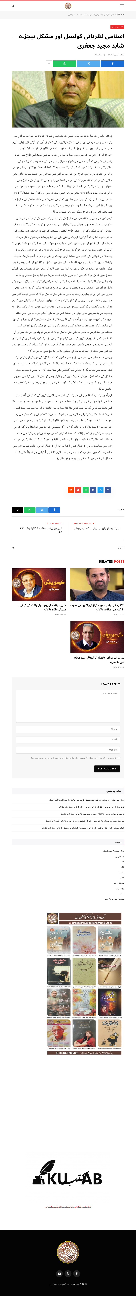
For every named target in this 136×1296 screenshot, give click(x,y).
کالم (122, 867)
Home (121, 14)
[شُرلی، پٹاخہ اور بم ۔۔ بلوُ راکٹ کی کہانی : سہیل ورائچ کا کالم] (39, 584)
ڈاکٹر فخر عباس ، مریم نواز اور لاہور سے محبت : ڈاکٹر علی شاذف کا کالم (97, 607)
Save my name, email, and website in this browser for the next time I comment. (73, 759)
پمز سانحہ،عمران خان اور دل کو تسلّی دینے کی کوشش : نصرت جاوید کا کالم (92, 821)
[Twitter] (121, 152)
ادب (122, 862)
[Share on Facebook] (112, 63)
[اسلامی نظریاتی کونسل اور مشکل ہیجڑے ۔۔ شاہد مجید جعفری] (68, 99)
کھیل (122, 878)
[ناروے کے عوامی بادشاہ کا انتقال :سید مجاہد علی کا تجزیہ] (97, 637)
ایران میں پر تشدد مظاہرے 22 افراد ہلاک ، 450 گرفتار (41, 530)
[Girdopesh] (68, 5)
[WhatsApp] (121, 160)
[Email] (121, 169)
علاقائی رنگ (119, 883)
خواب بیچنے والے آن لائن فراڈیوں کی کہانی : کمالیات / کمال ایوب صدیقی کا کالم (90, 828)
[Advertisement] (68, 1104)
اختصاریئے (119, 857)
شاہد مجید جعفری (117, 26)
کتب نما (121, 872)
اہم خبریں (120, 888)
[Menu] (122, 6)
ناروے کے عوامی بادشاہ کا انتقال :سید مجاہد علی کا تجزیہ (98, 660)
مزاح (122, 894)
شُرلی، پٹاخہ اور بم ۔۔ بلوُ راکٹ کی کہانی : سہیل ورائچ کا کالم (42, 607)
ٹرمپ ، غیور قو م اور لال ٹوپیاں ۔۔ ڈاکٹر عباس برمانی (97, 528)
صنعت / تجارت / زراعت (114, 899)
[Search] (13, 6)
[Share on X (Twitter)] (88, 63)
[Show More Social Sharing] (49, 63)
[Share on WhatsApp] (64, 63)
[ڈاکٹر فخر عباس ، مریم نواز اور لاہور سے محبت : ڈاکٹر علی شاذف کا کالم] (97, 584)
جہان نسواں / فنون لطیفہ (113, 851)
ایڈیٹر (122, 55)
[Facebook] (121, 144)
